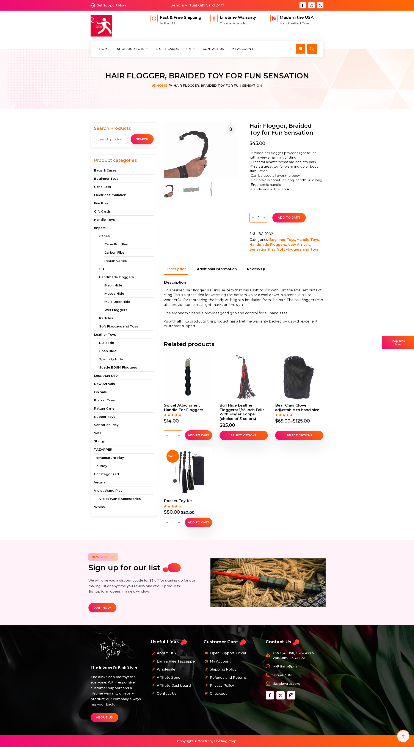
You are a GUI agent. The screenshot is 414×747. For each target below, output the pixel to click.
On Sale (100, 392)
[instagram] (311, 5)
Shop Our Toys (130, 49)
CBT (102, 269)
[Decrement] (253, 218)
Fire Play (101, 203)
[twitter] (320, 5)
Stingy (99, 441)
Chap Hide (107, 351)
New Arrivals (104, 384)
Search (142, 139)
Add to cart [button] (198, 435)
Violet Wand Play (108, 490)
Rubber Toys (104, 417)
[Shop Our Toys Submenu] (147, 49)
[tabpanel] (243, 304)
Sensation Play (106, 425)
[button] (230, 129)
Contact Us (213, 49)
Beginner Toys (106, 178)
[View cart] (300, 49)
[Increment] (264, 218)
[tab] (176, 269)
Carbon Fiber (115, 252)
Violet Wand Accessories (120, 499)
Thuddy (100, 466)
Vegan (99, 482)
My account (242, 49)
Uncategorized (106, 474)
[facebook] (303, 5)
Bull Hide (106, 343)
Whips (99, 507)
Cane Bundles (116, 244)
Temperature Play (109, 458)
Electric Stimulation (110, 195)
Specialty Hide (111, 359)
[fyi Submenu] (194, 49)
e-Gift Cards (167, 49)
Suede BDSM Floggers (118, 367)
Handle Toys (104, 220)
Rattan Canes (115, 261)
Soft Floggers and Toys (118, 326)
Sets (97, 433)
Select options (244, 435)
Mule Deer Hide (117, 302)
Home (104, 49)
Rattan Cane (104, 408)
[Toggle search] (312, 49)
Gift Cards (102, 211)
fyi (188, 49)
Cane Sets (102, 187)
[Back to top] (403, 736)
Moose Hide (114, 293)
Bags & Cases (105, 170)
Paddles (106, 318)
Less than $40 (106, 376)
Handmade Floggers (116, 277)
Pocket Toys (104, 400)
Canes (104, 236)
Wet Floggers (115, 310)
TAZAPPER (103, 449)
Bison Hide (113, 285)
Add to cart (289, 217)
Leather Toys (105, 334)
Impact (100, 228)
